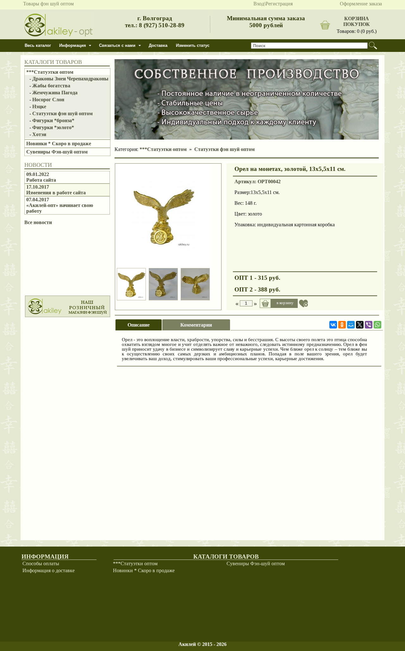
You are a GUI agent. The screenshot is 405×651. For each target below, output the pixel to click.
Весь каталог (38, 45)
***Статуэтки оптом (49, 72)
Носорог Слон (48, 99)
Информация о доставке (48, 570)
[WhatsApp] (377, 325)
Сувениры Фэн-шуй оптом (57, 151)
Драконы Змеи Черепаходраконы (70, 78)
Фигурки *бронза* (53, 120)
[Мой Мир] (351, 325)
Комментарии (196, 325)
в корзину (285, 302)
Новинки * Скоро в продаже (58, 143)
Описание (139, 325)
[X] (360, 325)
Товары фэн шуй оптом (48, 3)
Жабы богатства (51, 85)
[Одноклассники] (342, 325)
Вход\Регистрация (273, 3)
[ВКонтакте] (333, 325)
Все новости (38, 222)
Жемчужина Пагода (55, 92)
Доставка (158, 45)
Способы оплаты (40, 563)
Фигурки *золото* (53, 127)
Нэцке (39, 106)
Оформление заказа (361, 3)
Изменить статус (192, 45)
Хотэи (39, 134)
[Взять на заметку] (303, 303)
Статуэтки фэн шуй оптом (62, 113)
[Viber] (368, 325)
